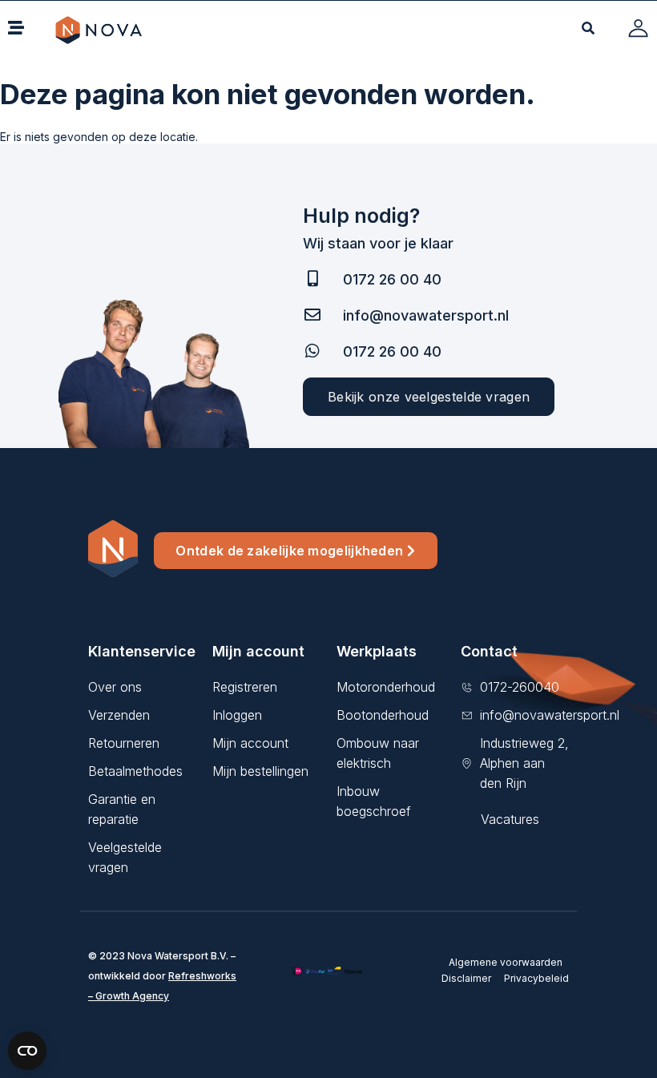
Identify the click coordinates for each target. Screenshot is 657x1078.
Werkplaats (377, 651)
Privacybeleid (536, 978)
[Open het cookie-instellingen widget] (27, 1051)
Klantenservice (141, 651)
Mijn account (258, 651)
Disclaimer (466, 978)
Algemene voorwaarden (505, 962)
